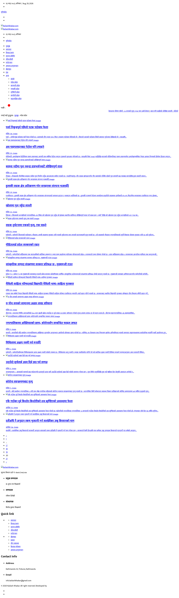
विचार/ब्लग (10, 52)
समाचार (8, 49)
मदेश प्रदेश (14, 82)
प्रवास (13, 540)
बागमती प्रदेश (15, 85)
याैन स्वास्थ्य (15, 543)
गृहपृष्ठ (8, 46)
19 (7, 452)
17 (7, 445)
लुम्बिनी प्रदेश (15, 92)
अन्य (7, 75)
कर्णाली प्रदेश (15, 95)
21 (7, 458)
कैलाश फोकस (15, 546)
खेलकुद (8, 69)
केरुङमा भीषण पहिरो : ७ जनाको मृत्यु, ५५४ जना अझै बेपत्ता (122, 111)
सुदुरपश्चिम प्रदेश (16, 98)
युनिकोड (4, 12)
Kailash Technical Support (58, 586)
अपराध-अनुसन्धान (12, 66)
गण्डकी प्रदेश (15, 89)
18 (7, 449)
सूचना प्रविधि (10, 56)
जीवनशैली (9, 59)
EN (7, 72)
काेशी (12, 79)
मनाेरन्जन (9, 62)
